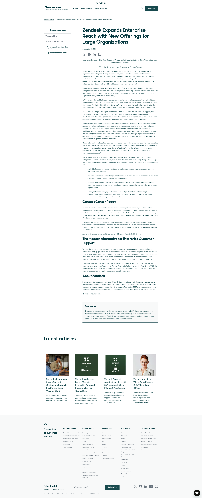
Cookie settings (75, 494)
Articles (75, 8)
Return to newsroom (54, 42)
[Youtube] (151, 486)
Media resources (100, 8)
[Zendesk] (45, 427)
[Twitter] (135, 486)
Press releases (86, 8)
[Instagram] (156, 486)
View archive (51, 36)
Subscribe (112, 487)
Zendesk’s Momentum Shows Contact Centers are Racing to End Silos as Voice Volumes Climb (56, 385)
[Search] (142, 8)
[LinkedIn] (145, 486)
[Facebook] (140, 486)
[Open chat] (197, 493)
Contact (151, 8)
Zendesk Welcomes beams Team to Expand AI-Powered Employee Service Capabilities (85, 385)
